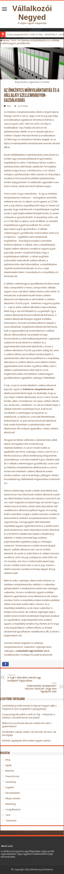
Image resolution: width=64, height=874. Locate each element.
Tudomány (11, 820)
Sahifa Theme (9, 863)
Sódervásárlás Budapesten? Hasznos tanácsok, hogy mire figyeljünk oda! (41, 687)
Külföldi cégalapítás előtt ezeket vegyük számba (26, 740)
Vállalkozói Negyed (32, 12)
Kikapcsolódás (13, 798)
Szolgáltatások (13, 809)
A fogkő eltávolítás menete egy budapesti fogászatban (24, 678)
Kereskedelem (13, 793)
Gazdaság (11, 781)
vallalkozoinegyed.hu (13, 851)
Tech (13, 40)
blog (8, 759)
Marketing (11, 804)
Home (5, 40)
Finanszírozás (12, 776)
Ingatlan (10, 787)
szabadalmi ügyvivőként (29, 651)
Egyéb (9, 765)
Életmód (10, 770)
